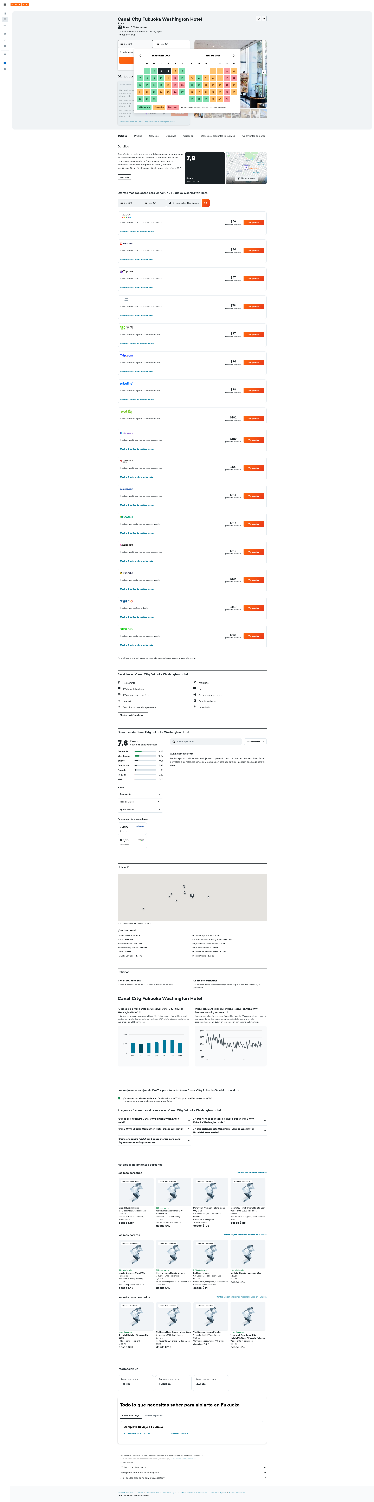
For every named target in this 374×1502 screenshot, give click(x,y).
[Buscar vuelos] (5, 13)
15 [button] (147, 85)
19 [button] (175, 85)
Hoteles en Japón (169, 1493)
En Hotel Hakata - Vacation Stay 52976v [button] (134, 1336)
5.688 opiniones (139, 27)
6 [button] (182, 71)
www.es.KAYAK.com (125, 1493)
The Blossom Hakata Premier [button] (207, 1332)
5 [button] (175, 71)
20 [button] (182, 85)
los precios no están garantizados (183, 1459)
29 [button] (147, 99)
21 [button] (140, 92)
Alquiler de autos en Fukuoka (137, 1433)
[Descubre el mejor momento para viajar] (5, 46)
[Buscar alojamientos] (5, 19)
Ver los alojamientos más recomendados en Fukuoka (242, 1296)
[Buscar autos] (5, 26)
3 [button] (161, 71)
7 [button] (140, 78)
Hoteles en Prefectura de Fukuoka (193, 1493)
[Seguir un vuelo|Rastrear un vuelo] (5, 40)
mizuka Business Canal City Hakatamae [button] (169, 1212)
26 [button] (175, 92)
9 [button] (154, 78)
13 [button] (182, 78)
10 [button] (161, 78)
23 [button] (154, 92)
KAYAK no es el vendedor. (133, 1467)
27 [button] (182, 92)
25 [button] (168, 92)
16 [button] (154, 85)
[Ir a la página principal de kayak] (20, 4)
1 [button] (147, 71)
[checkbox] (132, 828)
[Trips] (5, 54)
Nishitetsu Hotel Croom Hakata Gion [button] (248, 1208)
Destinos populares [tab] (153, 1415)
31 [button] (227, 99)
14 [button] (140, 85)
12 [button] (175, 78)
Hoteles (140, 1493)
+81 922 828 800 (126, 35)
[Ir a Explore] (5, 34)
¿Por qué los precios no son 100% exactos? (143, 1477)
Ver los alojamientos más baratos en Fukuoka (245, 1234)
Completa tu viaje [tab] (130, 1415)
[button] (5, 4)
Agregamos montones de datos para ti (140, 1472)
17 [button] (161, 85)
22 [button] (147, 92)
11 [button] (168, 78)
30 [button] (154, 99)
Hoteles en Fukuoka (179, 1433)
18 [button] (168, 85)
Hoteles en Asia (153, 1493)
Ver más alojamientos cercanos (252, 1172)
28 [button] (140, 99)
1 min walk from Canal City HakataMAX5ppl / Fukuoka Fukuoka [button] (248, 1336)
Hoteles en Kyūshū (218, 1493)
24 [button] (161, 92)
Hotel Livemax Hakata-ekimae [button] (170, 1273)
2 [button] (154, 71)
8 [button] (147, 78)
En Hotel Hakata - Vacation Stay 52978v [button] (246, 1274)
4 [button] (168, 71)
